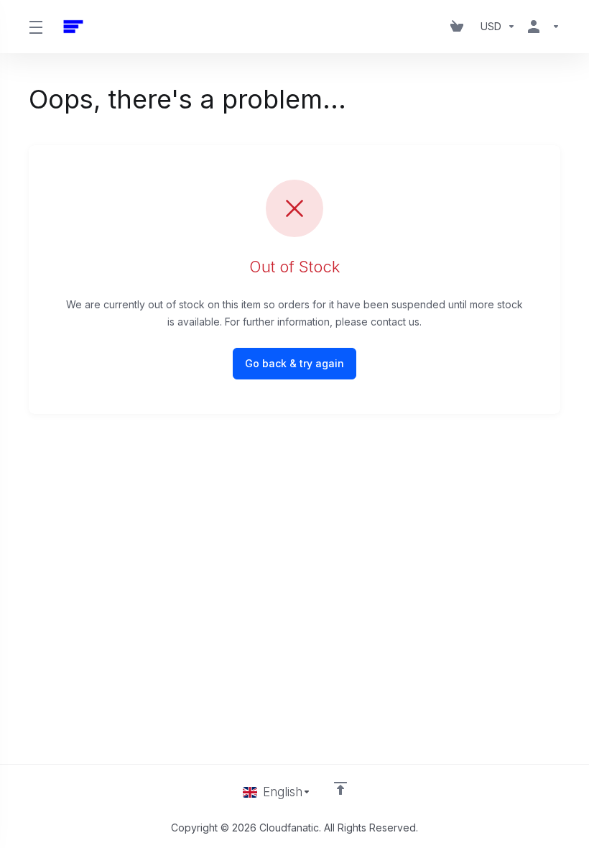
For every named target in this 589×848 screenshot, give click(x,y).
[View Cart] (460, 27)
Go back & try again (294, 363)
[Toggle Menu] (36, 26)
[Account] (540, 27)
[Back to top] (340, 788)
